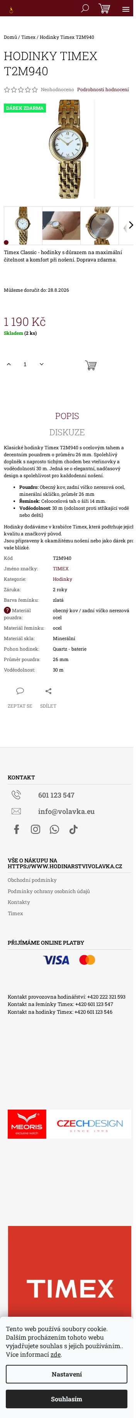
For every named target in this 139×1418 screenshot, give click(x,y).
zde (56, 1354)
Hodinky (62, 579)
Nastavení (67, 1374)
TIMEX (61, 568)
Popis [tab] (67, 416)
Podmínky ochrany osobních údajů (49, 891)
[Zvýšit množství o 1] (9, 364)
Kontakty (19, 902)
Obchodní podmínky (32, 879)
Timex (15, 913)
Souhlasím (66, 1399)
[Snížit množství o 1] (41, 364)
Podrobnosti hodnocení (103, 89)
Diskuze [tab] (67, 432)
